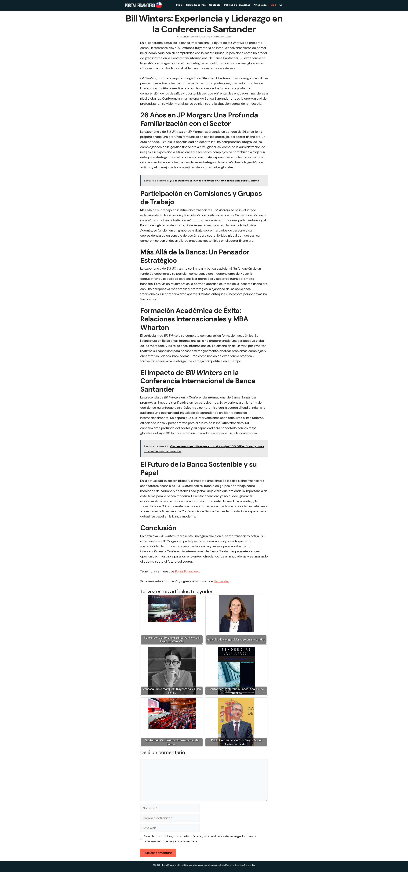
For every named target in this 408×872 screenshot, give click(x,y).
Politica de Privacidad (237, 5)
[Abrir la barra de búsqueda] (281, 5)
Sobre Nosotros (196, 5)
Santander (221, 581)
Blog (273, 5)
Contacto (215, 5)
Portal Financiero (187, 571)
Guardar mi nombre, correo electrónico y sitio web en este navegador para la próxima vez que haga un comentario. (200, 838)
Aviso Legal (260, 5)
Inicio (179, 5)
